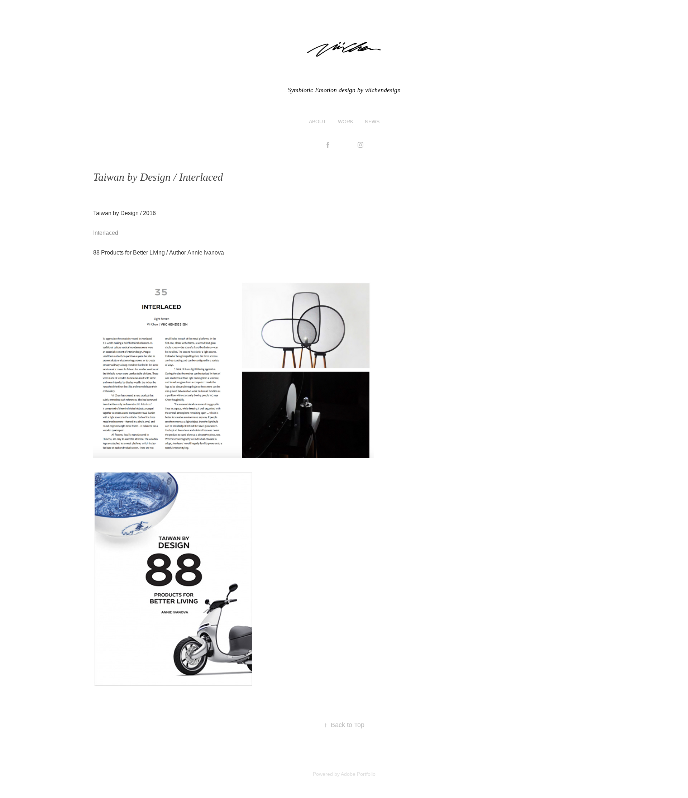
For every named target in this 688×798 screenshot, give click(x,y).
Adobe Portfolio (358, 774)
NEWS (372, 121)
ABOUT (317, 121)
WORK (345, 121)
